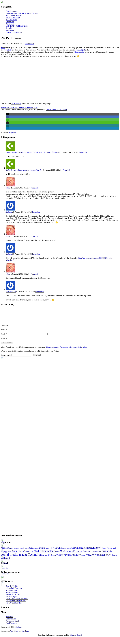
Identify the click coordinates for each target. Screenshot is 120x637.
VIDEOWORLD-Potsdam (16, 601)
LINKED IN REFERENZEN (17, 26)
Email (4, 334)
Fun (58, 547)
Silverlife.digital (11, 597)
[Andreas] (10, 210)
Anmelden (9, 617)
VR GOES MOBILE (14, 603)
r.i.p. (111, 551)
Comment (4, 326)
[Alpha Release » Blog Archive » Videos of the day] (10, 168)
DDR (30, 548)
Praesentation (96, 551)
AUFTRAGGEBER (13, 15)
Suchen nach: (6, 355)
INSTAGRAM (11, 20)
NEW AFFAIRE (12, 592)
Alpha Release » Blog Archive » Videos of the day (24, 170)
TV (49, 555)
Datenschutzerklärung (14, 32)
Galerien (63, 548)
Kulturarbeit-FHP (12, 590)
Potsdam (87, 551)
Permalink (83, 152)
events (42, 547)
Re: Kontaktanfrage (13, 18)
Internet (96, 547)
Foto (54, 548)
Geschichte (77, 547)
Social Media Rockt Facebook (17, 599)
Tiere (46, 555)
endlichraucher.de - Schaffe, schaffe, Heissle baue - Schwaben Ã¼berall (32, 152)
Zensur (114, 555)
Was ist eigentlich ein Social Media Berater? (22, 13)
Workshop (100, 554)
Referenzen (10, 24)
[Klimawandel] (10, 290)
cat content (10, 22)
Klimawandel (11, 292)
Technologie (36, 554)
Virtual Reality (71, 554)
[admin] (10, 186)
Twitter (53, 555)
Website (4, 338)
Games (69, 548)
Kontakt (9, 28)
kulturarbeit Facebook (14, 588)
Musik (69, 551)
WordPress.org (11, 623)
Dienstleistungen (12, 11)
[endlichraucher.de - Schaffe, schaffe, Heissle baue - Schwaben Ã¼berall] (10, 150)
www (108, 554)
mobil (57, 551)
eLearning (36, 548)
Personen (77, 551)
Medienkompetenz (44, 550)
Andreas (9, 212)
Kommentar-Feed (12, 621)
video (59, 554)
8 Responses (29, 44)
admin (8, 188)
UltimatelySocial (75, 635)
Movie (63, 551)
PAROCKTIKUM (13, 594)
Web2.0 (89, 554)
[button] (7, 114)
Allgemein (12, 132)
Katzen (104, 548)
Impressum (10, 30)
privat (105, 550)
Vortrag (82, 555)
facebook (49, 548)
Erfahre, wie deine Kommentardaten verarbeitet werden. (66, 347)
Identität (87, 547)
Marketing (28, 551)
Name (4, 330)
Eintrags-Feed (11, 619)
